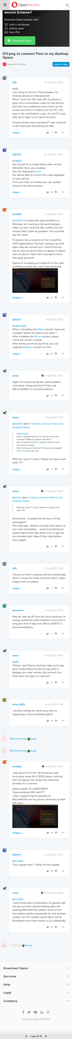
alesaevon (18, 610)
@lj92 (18, 160)
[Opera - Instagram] (48, 1012)
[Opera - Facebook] (23, 1012)
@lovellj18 (20, 325)
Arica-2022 (18, 704)
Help (6, 984)
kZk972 (16, 154)
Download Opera (21, 40)
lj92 (14, 82)
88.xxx (37, 336)
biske (32, 738)
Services (9, 976)
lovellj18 (16, 214)
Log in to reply (61, 64)
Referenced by (18, 738)
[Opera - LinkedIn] (42, 1012)
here (38, 171)
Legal (7, 992)
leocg (28, 945)
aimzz (15, 375)
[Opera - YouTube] (35, 1012)
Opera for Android (16, 64)
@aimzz (16, 497)
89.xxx (41, 329)
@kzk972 (17, 220)
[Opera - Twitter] (29, 1012)
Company (10, 1001)
